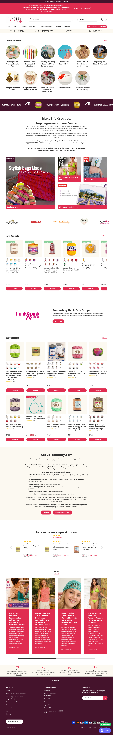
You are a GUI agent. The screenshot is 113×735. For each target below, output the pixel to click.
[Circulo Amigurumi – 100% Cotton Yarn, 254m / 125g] (98, 351)
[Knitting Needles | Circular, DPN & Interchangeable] (48, 52)
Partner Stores (10, 708)
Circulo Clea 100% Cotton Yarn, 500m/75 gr (56, 426)
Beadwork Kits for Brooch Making (83, 89)
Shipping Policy (92, 727)
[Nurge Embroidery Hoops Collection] (30, 78)
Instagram (64, 494)
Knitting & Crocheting (28, 27)
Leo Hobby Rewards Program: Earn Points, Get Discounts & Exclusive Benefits (17, 619)
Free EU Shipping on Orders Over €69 (56, 1)
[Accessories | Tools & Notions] (65, 52)
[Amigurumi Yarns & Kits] (13, 78)
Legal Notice (48, 705)
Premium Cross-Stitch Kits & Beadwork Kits (47, 90)
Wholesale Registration (62, 512)
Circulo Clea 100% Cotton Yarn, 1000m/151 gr (71, 270)
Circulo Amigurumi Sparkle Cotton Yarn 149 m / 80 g (89, 266)
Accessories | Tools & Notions (65, 63)
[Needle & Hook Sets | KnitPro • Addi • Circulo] (82, 52)
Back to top (56, 680)
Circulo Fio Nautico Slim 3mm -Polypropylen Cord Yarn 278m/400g (77, 427)
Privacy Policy (82, 727)
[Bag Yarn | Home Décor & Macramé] (100, 52)
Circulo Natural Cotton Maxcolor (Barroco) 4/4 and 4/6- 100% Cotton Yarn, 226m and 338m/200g (14, 376)
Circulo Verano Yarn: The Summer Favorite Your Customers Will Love (95, 618)
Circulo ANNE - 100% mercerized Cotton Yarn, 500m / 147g (13, 270)
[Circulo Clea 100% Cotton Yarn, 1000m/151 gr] (71, 248)
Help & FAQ (47, 691)
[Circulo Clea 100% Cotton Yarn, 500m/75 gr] (56, 404)
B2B (7, 711)
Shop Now (46, 512)
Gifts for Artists (65, 88)
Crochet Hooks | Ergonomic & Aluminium (30, 64)
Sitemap (8, 714)
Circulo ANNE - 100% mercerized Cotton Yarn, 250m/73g (76, 374)
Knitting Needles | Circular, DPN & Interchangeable (48, 64)
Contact (47, 702)
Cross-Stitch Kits (45, 27)
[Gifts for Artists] (65, 78)
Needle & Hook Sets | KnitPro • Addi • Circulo (82, 64)
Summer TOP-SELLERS (45, 104)
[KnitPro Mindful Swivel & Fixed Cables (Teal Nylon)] (35, 404)
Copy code (86, 8)
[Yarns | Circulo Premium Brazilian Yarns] (13, 52)
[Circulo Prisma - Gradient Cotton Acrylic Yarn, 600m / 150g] (33, 248)
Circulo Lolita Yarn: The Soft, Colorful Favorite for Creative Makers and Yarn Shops (69, 619)
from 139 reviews (56, 537)
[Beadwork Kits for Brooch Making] (82, 78)
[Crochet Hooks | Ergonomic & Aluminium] (30, 52)
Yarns (14, 27)
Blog (7, 705)
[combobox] (50, 19)
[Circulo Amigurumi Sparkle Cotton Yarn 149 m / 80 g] (90, 248)
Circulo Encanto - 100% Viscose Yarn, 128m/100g (14, 426)
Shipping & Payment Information (50, 695)
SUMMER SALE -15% (90, 104)
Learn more (58, 321)
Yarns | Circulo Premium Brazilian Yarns (13, 64)
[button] (106, 20)
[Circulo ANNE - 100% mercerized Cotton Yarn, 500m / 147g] (14, 248)
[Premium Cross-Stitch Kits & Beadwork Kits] (48, 78)
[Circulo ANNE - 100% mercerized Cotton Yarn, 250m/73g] (77, 351)
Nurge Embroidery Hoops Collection (30, 89)
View (105, 40)
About (8, 691)
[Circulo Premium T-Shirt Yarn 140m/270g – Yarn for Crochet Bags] (35, 351)
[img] (56, 535)
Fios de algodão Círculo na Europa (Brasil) (14, 698)
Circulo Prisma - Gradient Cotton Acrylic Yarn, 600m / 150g (33, 266)
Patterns (67, 27)
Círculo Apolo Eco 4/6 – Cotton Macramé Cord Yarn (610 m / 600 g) (97, 427)
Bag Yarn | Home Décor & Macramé (100, 63)
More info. (19, 675)
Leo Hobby (12, 727)
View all (104, 236)
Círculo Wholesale (11, 702)
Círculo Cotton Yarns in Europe (16, 694)
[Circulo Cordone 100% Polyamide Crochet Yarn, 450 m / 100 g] (52, 248)
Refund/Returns (49, 699)
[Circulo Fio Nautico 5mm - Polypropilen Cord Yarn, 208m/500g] (56, 351)
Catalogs (58, 27)
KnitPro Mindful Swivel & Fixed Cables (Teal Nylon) (35, 418)
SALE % (8, 27)
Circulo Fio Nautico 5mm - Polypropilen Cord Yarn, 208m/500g (56, 374)
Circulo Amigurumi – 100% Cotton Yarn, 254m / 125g (98, 373)
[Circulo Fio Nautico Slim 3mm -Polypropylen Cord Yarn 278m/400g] (77, 404)
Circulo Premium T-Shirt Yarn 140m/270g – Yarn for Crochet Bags (35, 374)
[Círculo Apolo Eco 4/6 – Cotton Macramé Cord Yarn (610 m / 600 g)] (98, 404)
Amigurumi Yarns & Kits (13, 89)
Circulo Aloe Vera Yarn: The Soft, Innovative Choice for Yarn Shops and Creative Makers (43, 619)
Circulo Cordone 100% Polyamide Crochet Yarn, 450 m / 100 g (51, 270)
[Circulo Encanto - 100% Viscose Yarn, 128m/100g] (15, 404)
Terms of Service (49, 708)
